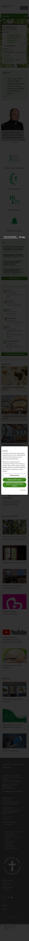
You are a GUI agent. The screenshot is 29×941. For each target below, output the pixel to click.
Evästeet (23, 490)
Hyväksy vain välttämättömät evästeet (14, 485)
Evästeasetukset (14, 475)
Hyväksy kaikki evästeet (14, 480)
